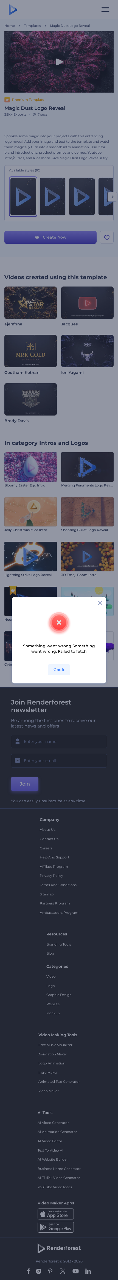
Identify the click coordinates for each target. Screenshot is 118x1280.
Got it (59, 669)
